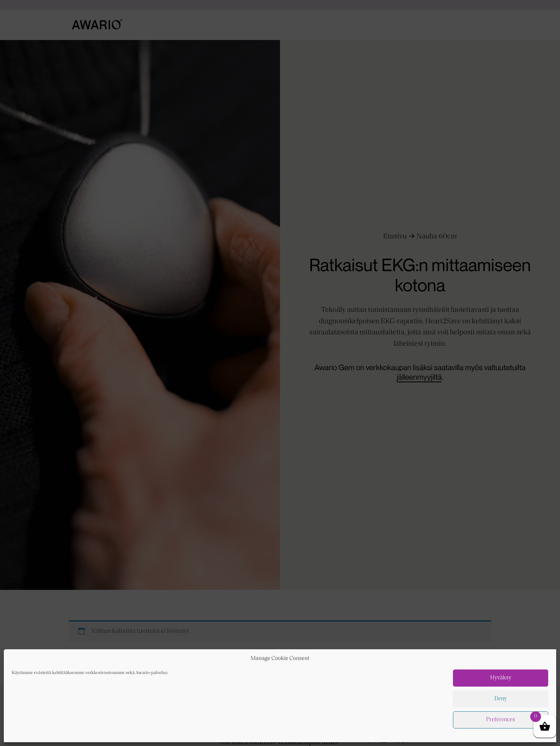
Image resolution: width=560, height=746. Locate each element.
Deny (500, 699)
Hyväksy (500, 678)
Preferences (500, 720)
